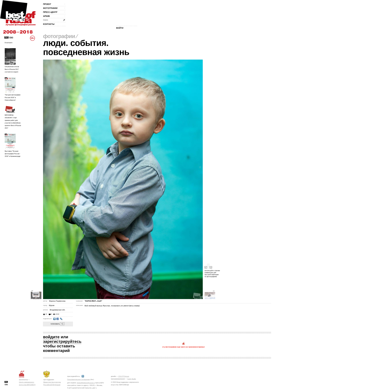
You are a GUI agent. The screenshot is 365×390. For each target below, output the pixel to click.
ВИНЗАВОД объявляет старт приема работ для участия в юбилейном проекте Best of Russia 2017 (13, 121)
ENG (11, 37)
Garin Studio (131, 379)
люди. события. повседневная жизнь (86, 47)
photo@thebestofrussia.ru (86, 383)
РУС (6, 37)
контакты (48, 24)
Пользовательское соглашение (78, 379)
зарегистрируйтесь (62, 341)
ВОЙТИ (119, 28)
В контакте (8, 42)
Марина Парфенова (57, 301)
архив (46, 16)
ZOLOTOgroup (123, 376)
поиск (45, 20)
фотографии (50, 8)
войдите (51, 337)
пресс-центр (50, 12)
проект (47, 4)
